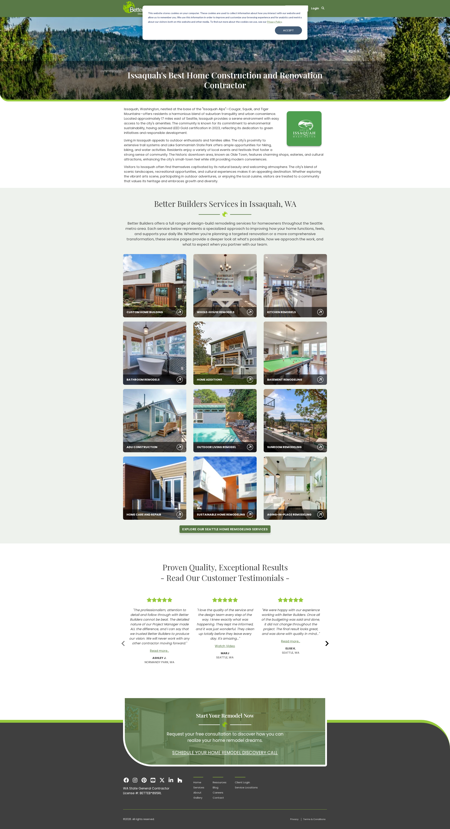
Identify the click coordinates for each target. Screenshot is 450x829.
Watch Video (225, 646)
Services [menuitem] (198, 787)
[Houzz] (180, 780)
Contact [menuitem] (218, 797)
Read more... (159, 651)
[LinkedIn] (171, 780)
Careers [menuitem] (218, 792)
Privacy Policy (274, 21)
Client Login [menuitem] (242, 782)
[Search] (323, 8)
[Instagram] (135, 780)
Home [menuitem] (197, 782)
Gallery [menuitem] (197, 797)
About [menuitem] (197, 792)
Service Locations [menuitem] (246, 787)
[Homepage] (142, 8)
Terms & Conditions (314, 819)
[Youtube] (153, 780)
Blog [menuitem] (215, 787)
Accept (288, 30)
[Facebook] (126, 780)
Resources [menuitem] (219, 782)
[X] (162, 780)
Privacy (294, 819)
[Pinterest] (144, 780)
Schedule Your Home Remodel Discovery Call (225, 753)
